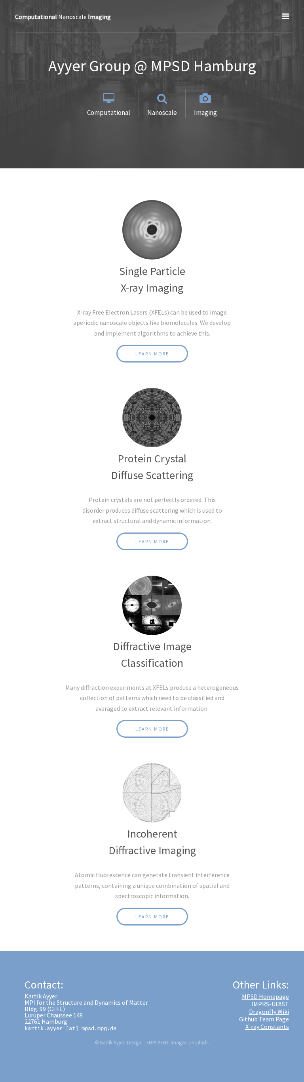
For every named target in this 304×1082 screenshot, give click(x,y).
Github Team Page (264, 1019)
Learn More (152, 354)
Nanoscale (63, 17)
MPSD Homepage (265, 996)
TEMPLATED (156, 1042)
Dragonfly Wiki (269, 1011)
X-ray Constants (267, 1026)
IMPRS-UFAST (270, 1004)
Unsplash (198, 1042)
